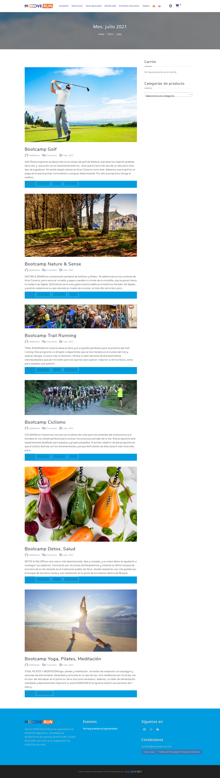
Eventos (64, 6)
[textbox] (168, 96)
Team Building (94, 6)
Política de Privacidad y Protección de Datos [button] (179, 752)
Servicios (77, 6)
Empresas (43, 183)
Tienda (146, 6)
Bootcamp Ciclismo (45, 422)
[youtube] (158, 730)
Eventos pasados (129, 6)
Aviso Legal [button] (148, 752)
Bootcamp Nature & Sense (53, 264)
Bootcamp (71, 183)
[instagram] (151, 730)
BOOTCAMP (110, 6)
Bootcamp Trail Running (50, 336)
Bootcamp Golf (41, 149)
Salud (57, 183)
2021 (111, 34)
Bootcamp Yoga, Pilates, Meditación (63, 659)
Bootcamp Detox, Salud (50, 549)
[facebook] (144, 730)
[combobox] (168, 94)
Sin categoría (44, 693)
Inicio (101, 34)
